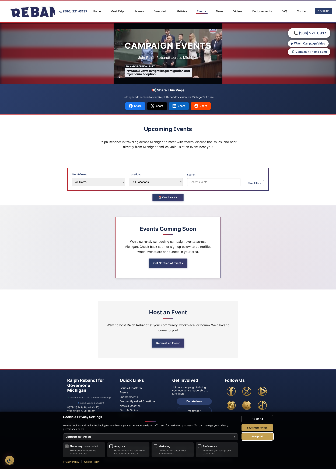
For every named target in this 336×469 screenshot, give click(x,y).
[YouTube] (262, 391)
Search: (191, 174)
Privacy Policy (71, 461)
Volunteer (194, 410)
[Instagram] (231, 405)
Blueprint (160, 11)
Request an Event (168, 343)
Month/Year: (79, 174)
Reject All (257, 418)
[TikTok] (262, 405)
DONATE (323, 11)
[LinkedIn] (246, 405)
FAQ (284, 11)
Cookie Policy (92, 461)
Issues (139, 11)
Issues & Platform (131, 388)
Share (138, 106)
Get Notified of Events (168, 263)
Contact (302, 11)
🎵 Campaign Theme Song (309, 51)
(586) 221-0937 (75, 11)
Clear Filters (254, 183)
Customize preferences (150, 436)
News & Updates (130, 406)
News (219, 11)
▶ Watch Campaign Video (308, 43)
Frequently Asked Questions (137, 401)
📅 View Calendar (168, 197)
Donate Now (194, 401)
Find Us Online (129, 410)
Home (97, 11)
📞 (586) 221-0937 (309, 33)
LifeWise (181, 11)
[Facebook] (231, 391)
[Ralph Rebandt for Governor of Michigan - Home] (29, 11)
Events (201, 11)
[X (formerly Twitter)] (246, 391)
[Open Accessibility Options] (9, 460)
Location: (135, 174)
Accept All (257, 436)
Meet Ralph (118, 11)
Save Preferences (257, 427)
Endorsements (262, 11)
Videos (238, 11)
